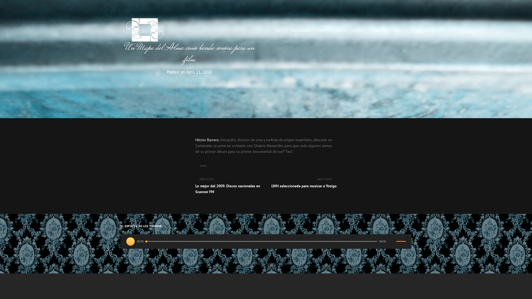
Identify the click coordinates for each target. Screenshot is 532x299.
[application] (266, 241)
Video (341, 30)
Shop (323, 30)
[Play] (130, 241)
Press (359, 30)
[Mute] (392, 241)
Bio (278, 30)
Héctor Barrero (207, 139)
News (397, 30)
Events (378, 30)
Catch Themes (284, 264)
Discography (300, 30)
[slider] (401, 243)
